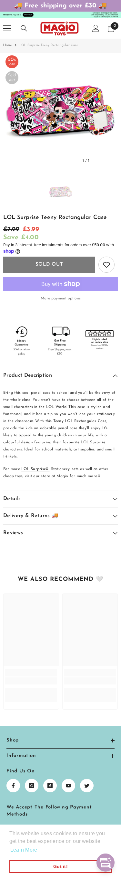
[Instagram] (31, 785)
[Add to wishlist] (106, 265)
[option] (60, 110)
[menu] (7, 28)
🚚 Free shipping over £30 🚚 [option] (60, 6)
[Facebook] (13, 785)
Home (7, 45)
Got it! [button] (60, 866)
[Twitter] (87, 785)
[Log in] (95, 28)
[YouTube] (68, 785)
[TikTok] (50, 785)
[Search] (24, 28)
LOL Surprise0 (35, 469)
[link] (31, 680)
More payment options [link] (61, 298)
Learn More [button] (23, 850)
